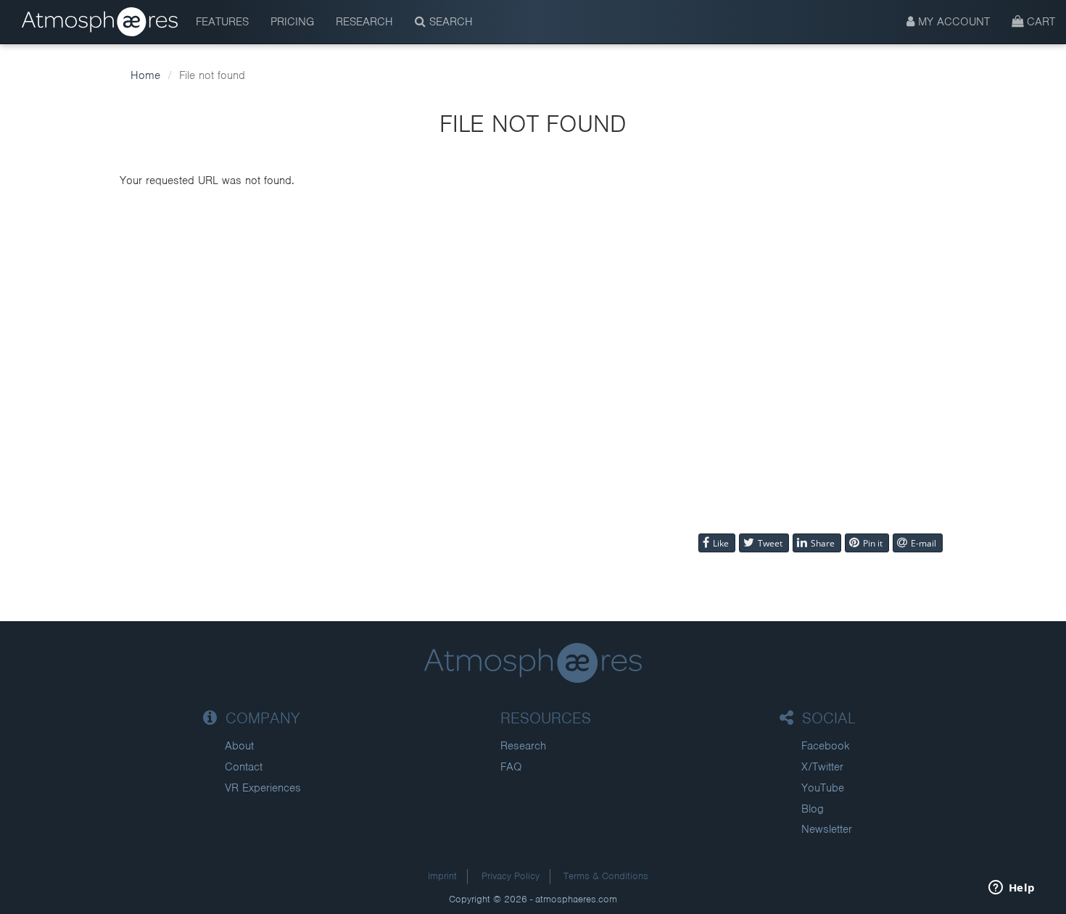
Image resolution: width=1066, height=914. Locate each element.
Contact (244, 767)
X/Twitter (822, 767)
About (239, 746)
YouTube (822, 788)
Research (364, 21)
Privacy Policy (511, 876)
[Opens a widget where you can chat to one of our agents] (1011, 889)
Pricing (292, 21)
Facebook (825, 746)
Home (145, 75)
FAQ (511, 767)
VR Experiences (263, 788)
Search (449, 21)
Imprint (442, 876)
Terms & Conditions (605, 876)
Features (222, 21)
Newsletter (826, 829)
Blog (812, 809)
